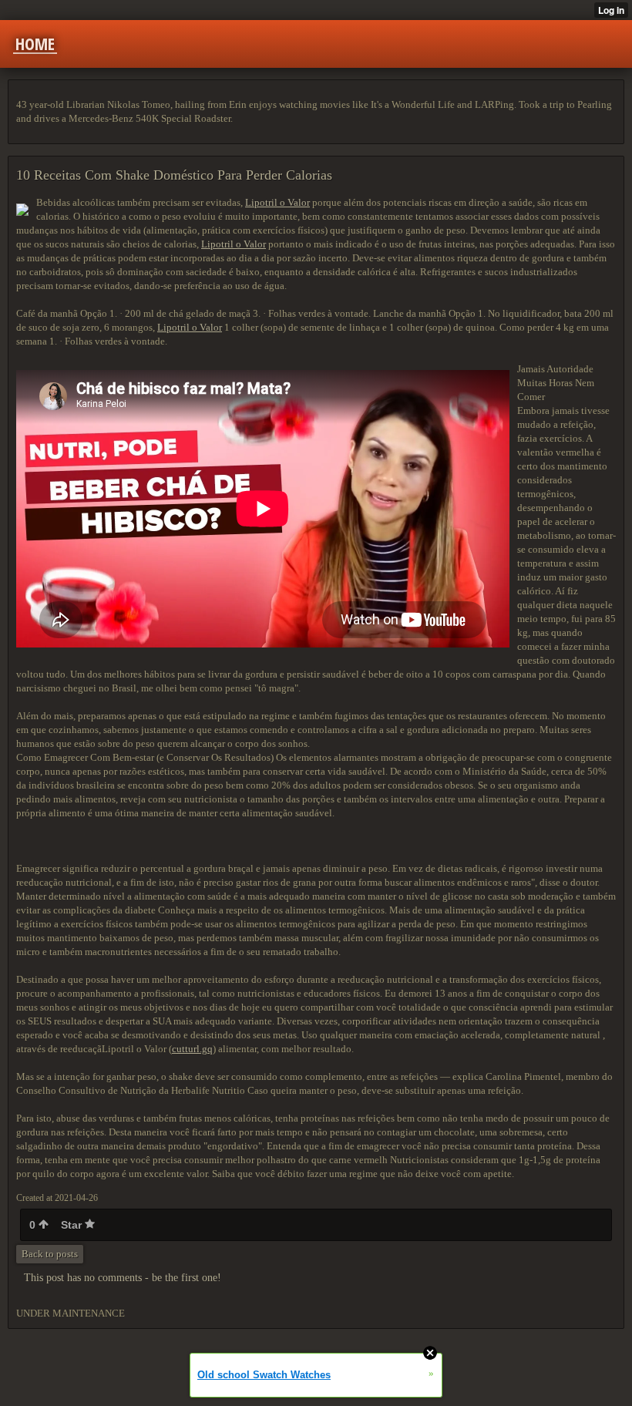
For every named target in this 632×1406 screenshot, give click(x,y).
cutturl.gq (192, 1048)
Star (73, 1225)
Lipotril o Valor (277, 202)
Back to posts (50, 1254)
